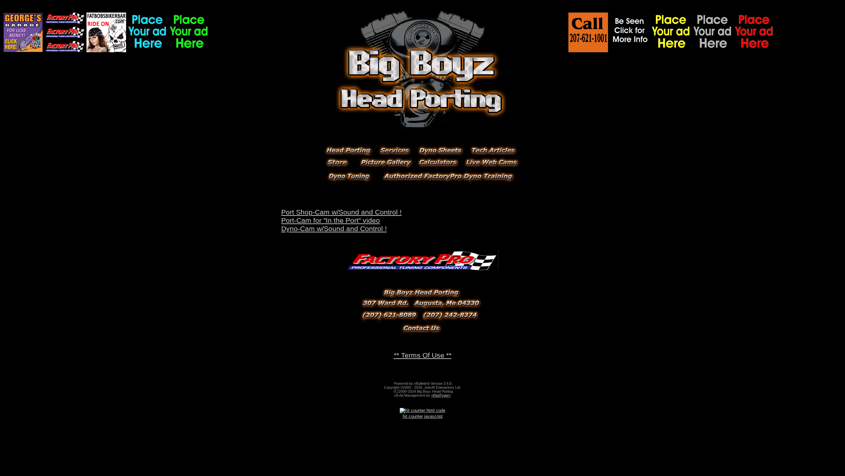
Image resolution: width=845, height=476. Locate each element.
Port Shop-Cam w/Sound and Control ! (341, 212)
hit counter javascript (423, 416)
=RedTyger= (441, 395)
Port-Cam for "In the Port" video (330, 220)
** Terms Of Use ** (423, 355)
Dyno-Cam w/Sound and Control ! (334, 229)
